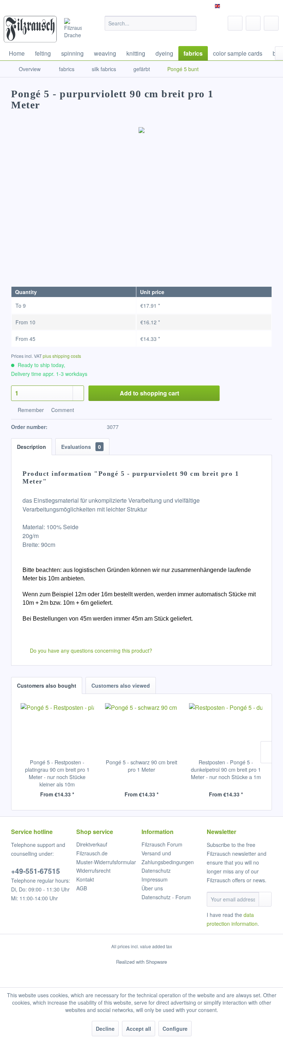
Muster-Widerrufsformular (106, 862)
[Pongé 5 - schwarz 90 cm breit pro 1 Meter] (141, 729)
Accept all (138, 1028)
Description (31, 446)
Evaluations (81, 446)
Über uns (152, 888)
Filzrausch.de (92, 853)
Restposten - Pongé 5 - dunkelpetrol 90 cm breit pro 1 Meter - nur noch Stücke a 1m (226, 769)
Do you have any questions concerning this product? (90, 650)
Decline (105, 1028)
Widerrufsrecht (93, 870)
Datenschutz (156, 870)
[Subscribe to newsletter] (265, 899)
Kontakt (85, 879)
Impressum (155, 879)
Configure (175, 1028)
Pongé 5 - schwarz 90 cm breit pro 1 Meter (141, 765)
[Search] (189, 23)
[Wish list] (235, 23)
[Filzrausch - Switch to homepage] (30, 29)
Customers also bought (46, 685)
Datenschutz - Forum (166, 897)
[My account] (253, 23)
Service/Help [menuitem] (258, 6)
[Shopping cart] (271, 23)
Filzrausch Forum (162, 844)
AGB (81, 888)
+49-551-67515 (35, 871)
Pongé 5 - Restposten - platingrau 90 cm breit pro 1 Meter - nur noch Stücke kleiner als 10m (57, 773)
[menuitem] (151, 23)
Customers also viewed (120, 685)
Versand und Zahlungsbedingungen (168, 857)
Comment (62, 409)
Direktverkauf (91, 844)
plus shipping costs (62, 356)
